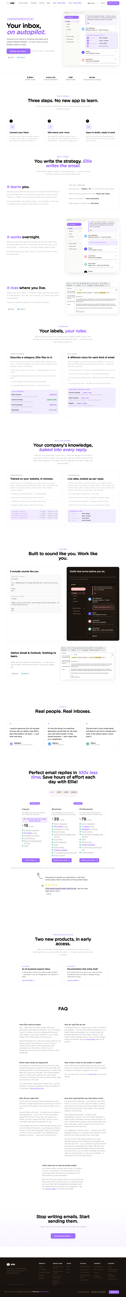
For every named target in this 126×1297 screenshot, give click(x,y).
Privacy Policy (98, 1266)
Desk (59, 3)
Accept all (114, 1292)
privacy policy (44, 1291)
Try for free (29, 860)
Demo (68, 1272)
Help (68, 1269)
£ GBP (59, 792)
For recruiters (84, 1272)
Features (34, 3)
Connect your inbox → (19, 51)
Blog (48, 3)
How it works (23, 3)
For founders (84, 1269)
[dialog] (62, 1291)
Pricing (41, 3)
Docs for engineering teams (56, 1282)
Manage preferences (83, 1292)
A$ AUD (73, 792)
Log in (103, 3)
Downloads (42, 1269)
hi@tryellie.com (112, 1279)
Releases (41, 1275)
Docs (75, 3)
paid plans (92, 1074)
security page (50, 1189)
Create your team (60, 860)
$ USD (52, 792)
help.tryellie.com (37, 1088)
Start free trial (113, 3)
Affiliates (41, 1278)
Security (96, 1272)
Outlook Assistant (44, 1272)
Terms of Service (99, 1269)
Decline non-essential (99, 1292)
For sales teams (85, 1266)
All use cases (84, 1280)
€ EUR (66, 792)
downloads (90, 1039)
